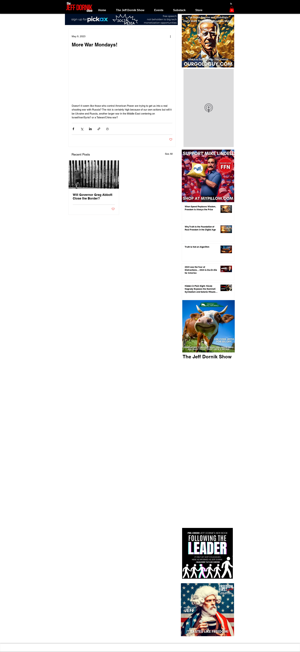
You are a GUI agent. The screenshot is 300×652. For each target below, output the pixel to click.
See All (169, 153)
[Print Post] (107, 129)
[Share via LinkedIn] (90, 129)
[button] (130, 10)
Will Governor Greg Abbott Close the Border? (92, 196)
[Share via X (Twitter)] (82, 129)
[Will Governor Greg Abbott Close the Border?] (94, 174)
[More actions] (170, 36)
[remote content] (122, 79)
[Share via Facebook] (73, 129)
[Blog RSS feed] (231, 3)
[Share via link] (99, 129)
